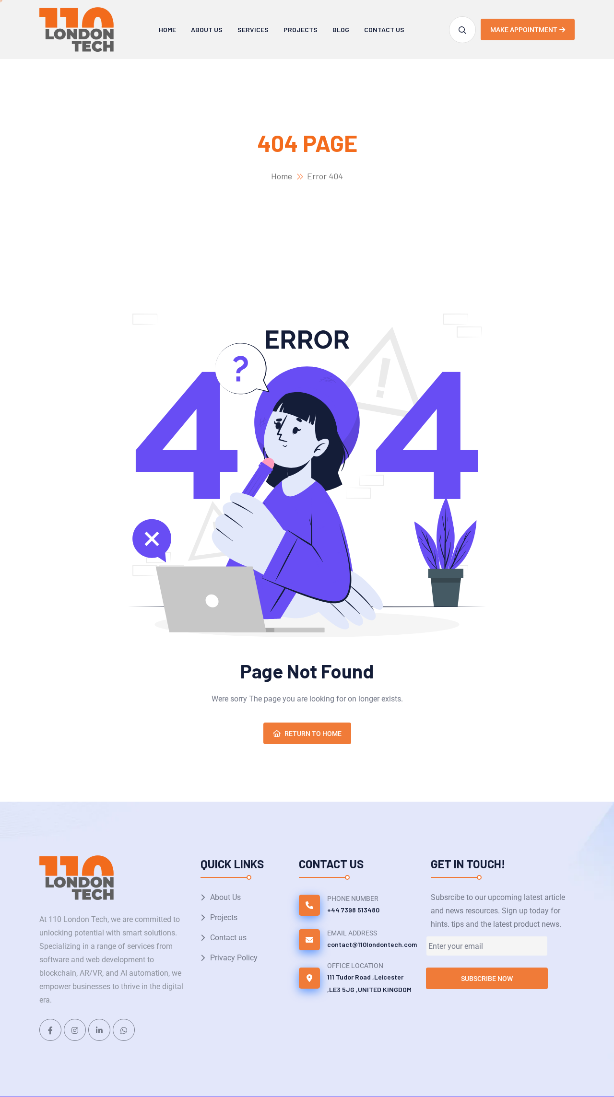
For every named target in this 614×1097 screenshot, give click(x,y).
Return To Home (313, 733)
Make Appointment (523, 30)
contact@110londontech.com (372, 944)
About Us (207, 29)
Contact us (384, 29)
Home (167, 29)
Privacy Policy (234, 957)
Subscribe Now (487, 978)
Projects (300, 29)
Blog (340, 29)
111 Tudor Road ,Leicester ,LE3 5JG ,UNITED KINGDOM (369, 983)
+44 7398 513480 (353, 910)
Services (253, 29)
